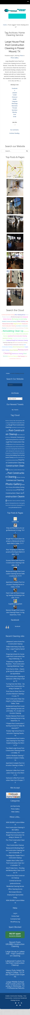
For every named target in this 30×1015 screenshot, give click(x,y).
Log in (15, 913)
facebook (15, 620)
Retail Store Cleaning (18, 439)
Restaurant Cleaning (16, 437)
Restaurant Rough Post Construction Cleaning (17, 340)
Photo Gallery (14, 58)
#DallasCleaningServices (16, 317)
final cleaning (21, 356)
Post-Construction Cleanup (15, 845)
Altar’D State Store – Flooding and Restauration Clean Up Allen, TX (15, 870)
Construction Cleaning (15, 496)
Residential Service (17, 507)
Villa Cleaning (15, 319)
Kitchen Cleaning (20, 500)
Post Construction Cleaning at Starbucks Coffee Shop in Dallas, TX (15, 678)
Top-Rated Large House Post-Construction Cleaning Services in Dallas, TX (15, 750)
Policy (15, 898)
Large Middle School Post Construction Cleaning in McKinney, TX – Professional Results (15, 985)
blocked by (15, 934)
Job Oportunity (15, 806)
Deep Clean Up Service (13, 469)
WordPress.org (15, 922)
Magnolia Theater (18, 323)
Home (5, 25)
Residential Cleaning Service (15, 886)
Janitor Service (15, 446)
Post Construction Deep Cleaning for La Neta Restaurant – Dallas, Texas (15, 701)
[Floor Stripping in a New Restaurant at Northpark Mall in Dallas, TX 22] (15, 224)
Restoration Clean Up (11, 500)
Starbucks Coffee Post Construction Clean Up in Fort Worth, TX (15, 773)
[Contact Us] (15, 169)
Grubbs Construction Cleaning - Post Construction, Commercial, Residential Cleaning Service (16, 998)
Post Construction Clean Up (18, 451)
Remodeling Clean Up (13, 330)
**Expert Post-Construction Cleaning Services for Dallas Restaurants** (15, 726)
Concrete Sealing (22, 319)
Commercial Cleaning (15, 480)
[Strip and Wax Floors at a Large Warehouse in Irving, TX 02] (15, 187)
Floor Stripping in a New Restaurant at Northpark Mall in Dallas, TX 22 (15, 552)
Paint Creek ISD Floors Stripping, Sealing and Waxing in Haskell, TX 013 (15, 595)
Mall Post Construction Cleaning (19, 342)
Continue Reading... (14, 133)
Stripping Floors (8, 453)
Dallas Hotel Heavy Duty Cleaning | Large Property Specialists (15, 649)
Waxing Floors (9, 446)
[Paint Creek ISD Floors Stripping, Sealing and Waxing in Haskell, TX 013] (15, 297)
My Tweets (15, 409)
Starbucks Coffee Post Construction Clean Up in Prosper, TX (15, 780)
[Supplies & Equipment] (15, 601)
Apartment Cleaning (7, 338)
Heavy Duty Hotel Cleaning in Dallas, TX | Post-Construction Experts (15, 973)
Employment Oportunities (15, 895)
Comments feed (15, 919)
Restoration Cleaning (18, 503)
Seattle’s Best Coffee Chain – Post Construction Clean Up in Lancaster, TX (15, 863)
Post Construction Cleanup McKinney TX (15, 328)
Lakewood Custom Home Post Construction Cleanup (15, 963)
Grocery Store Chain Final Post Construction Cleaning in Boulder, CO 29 (15, 562)
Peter (21, 55)
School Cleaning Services (18, 347)
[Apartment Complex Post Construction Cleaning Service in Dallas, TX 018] (15, 279)
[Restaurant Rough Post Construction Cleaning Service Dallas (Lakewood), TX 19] (15, 260)
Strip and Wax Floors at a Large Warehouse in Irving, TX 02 (15, 530)
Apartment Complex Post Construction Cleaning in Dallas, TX (15, 765)
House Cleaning (14, 350)
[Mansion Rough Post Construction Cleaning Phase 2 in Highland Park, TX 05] (15, 607)
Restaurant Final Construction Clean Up (14, 344)
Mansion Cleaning (9, 503)
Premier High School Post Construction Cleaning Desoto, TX (15, 733)
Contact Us (15, 522)
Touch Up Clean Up (7, 342)
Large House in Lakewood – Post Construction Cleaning (15, 953)
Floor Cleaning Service (20, 314)
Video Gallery (21, 321)
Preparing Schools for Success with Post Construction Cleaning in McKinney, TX (15, 656)
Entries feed (15, 916)
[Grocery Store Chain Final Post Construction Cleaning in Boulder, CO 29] (15, 242)
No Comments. (14, 130)
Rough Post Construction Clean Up (15, 441)
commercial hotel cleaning (8, 314)
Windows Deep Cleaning (11, 490)
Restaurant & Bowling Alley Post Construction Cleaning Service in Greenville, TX (15, 850)
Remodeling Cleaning (18, 487)
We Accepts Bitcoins (15, 892)
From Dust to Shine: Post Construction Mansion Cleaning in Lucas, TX (15, 693)
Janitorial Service (14, 460)
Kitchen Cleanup (9, 420)
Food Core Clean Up (13, 356)
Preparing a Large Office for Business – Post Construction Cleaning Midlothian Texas (15, 664)
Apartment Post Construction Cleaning (17, 336)
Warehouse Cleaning (17, 353)
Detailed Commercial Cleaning (9, 321)
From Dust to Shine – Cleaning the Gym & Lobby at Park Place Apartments (15, 671)
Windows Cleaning (20, 477)
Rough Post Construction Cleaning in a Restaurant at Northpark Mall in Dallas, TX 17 (15, 541)
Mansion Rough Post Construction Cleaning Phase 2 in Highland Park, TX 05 (15, 612)
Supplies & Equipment (15, 604)
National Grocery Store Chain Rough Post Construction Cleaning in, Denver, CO (15, 835)
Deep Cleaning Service (17, 420)
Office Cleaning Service (15, 889)
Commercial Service (15, 881)
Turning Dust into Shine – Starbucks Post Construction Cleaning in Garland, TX (15, 686)
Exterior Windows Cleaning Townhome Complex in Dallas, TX (15, 758)
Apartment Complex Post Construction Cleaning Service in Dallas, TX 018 (15, 584)
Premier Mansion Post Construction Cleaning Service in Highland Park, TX (15, 718)
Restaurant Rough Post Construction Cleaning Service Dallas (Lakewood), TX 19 (15, 573)
